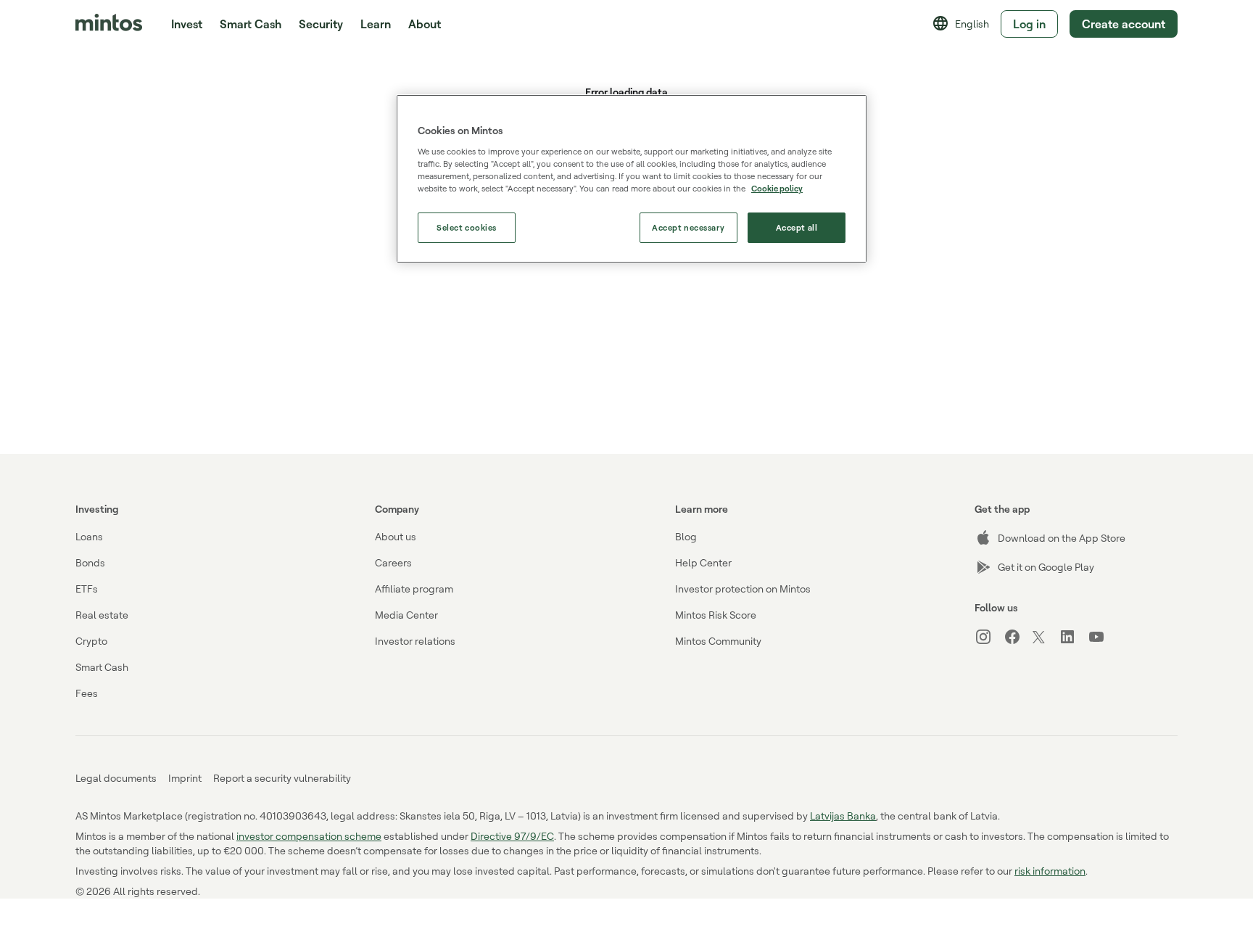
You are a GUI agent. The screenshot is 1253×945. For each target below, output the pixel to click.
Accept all (797, 227)
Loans (89, 536)
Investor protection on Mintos (743, 588)
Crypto (91, 641)
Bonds (90, 562)
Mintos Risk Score (715, 614)
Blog (686, 536)
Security (321, 24)
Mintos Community (718, 641)
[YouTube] (1102, 636)
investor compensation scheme (308, 836)
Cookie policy (777, 188)
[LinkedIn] (1073, 636)
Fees (86, 693)
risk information (1049, 870)
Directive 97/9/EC (512, 836)
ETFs (86, 588)
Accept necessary (688, 227)
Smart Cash (250, 24)
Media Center (406, 614)
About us (395, 536)
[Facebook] (1018, 636)
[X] (1046, 638)
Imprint (185, 778)
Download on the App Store (1061, 538)
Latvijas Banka (843, 815)
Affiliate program (414, 588)
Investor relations (415, 641)
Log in (1029, 24)
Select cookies (467, 227)
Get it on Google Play (1046, 567)
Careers (393, 562)
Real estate (101, 614)
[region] (631, 178)
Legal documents (116, 778)
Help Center (703, 562)
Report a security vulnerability (282, 778)
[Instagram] (989, 636)
